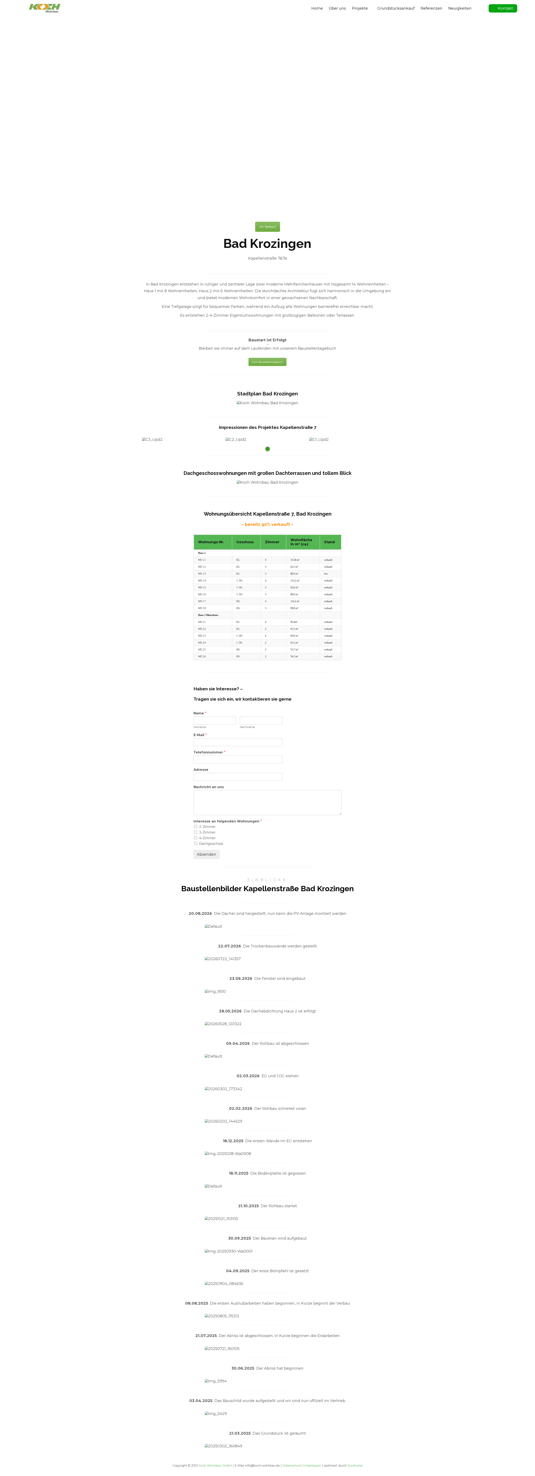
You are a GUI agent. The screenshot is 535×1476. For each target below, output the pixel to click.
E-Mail (200, 735)
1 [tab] (267, 449)
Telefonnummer (209, 752)
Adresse (201, 770)
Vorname (200, 727)
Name (200, 713)
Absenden (206, 854)
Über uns (337, 8)
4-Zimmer (207, 838)
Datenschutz (292, 1465)
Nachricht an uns (209, 787)
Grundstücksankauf (396, 8)
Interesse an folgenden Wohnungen (228, 821)
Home (317, 8)
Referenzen (431, 8)
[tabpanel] (184, 439)
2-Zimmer (207, 827)
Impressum (312, 1465)
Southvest (355, 1465)
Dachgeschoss (211, 844)
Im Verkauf (268, 227)
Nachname (247, 727)
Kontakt (505, 8)
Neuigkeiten (459, 8)
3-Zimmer (207, 832)
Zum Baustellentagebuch (267, 361)
